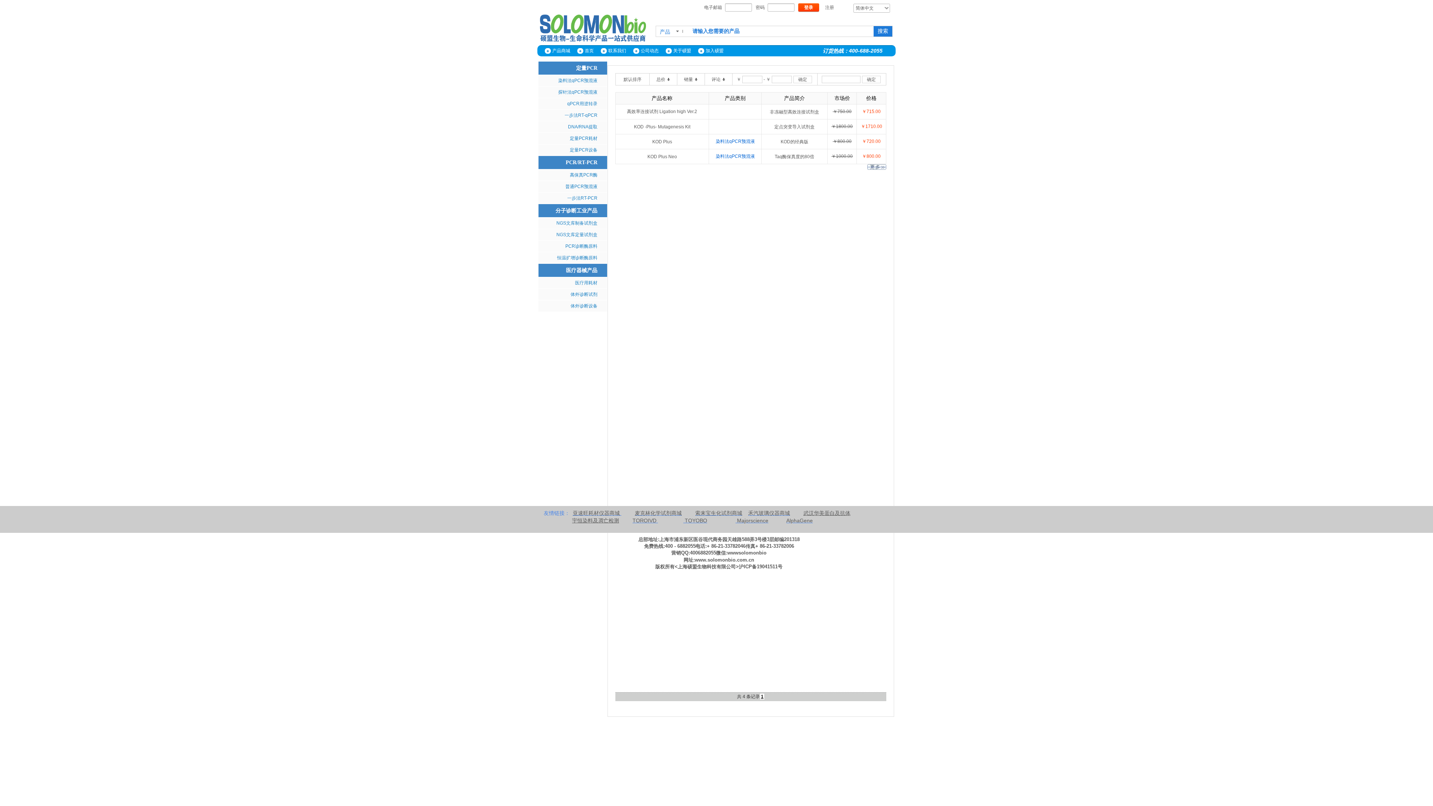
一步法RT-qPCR (581, 115)
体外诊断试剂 (584, 294)
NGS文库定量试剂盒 (576, 234)
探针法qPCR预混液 (577, 92)
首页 (589, 50)
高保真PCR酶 (583, 175)
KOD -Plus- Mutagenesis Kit (662, 126)
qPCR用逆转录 (582, 103)
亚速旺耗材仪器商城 (597, 513)
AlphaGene (799, 521)
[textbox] (781, 31)
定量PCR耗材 (583, 138)
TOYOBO (696, 521)
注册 (829, 7)
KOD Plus (662, 141)
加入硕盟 (715, 50)
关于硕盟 (682, 50)
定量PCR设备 (583, 150)
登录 (808, 7)
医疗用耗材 (586, 282)
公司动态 (650, 50)
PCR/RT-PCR (581, 162)
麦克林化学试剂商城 (658, 513)
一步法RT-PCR (582, 198)
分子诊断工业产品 (576, 210)
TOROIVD (644, 521)
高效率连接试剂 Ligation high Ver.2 (662, 111)
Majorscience (752, 521)
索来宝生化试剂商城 (718, 513)
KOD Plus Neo (662, 156)
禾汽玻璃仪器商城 (769, 513)
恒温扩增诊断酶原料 (577, 257)
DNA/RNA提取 (582, 126)
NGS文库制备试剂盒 (576, 223)
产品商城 (561, 50)
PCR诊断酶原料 (581, 246)
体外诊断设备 (584, 306)
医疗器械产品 (581, 270)
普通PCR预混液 (581, 186)
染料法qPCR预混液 (577, 80)
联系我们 (617, 50)
